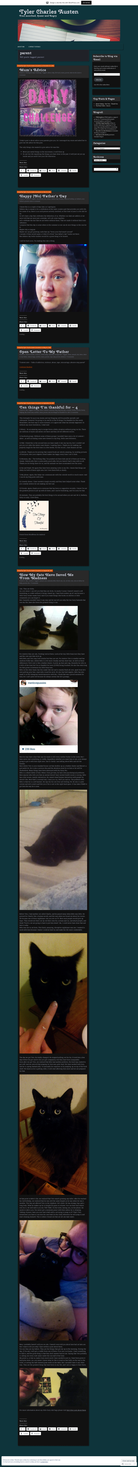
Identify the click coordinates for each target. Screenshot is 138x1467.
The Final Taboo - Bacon (103, 106)
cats (72, 581)
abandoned (39, 199)
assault (74, 354)
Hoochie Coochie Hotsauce (103, 131)
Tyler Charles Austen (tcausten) (32, 66)
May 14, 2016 (47, 347)
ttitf (69, 412)
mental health (30, 354)
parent (67, 73)
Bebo (54, 581)
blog (56, 410)
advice (49, 73)
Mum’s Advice (33, 70)
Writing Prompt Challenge (34, 73)
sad (49, 412)
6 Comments (74, 412)
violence (63, 357)
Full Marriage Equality (102, 123)
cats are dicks (78, 581)
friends (78, 410)
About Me (21, 47)
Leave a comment (35, 201)
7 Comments (70, 357)
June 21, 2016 (47, 192)
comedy (68, 410)
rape (51, 357)
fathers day (54, 199)
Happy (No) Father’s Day (43, 196)
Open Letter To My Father (44, 351)
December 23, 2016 (48, 66)
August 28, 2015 (47, 570)
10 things (36, 410)
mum (62, 73)
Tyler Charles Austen (48, 11)
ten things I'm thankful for (59, 412)
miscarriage (31, 357)
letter (81, 354)
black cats (59, 581)
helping (22, 412)
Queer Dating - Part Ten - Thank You (107, 104)
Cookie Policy (44, 1462)
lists (27, 410)
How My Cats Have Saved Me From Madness (46, 576)
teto (29, 583)
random (28, 199)
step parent (56, 357)
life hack (57, 73)
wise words (73, 73)
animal (46, 410)
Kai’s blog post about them (76, 1410)
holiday (61, 199)
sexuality (51, 354)
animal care (43, 581)
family (74, 410)
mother (38, 357)
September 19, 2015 (48, 403)
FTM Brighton (100, 117)
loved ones (30, 412)
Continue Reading (26, 367)
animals (51, 410)
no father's (78, 199)
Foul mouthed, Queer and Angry (38, 15)
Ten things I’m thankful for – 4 (49, 407)
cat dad (68, 581)
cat (64, 581)
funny (83, 410)
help (53, 73)
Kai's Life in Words (101, 135)
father (49, 199)
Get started (86, 2)
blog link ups (62, 410)
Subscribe (98, 80)
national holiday (69, 199)
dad (45, 199)
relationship (44, 354)
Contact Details (34, 47)
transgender (58, 354)
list (26, 412)
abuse (69, 354)
